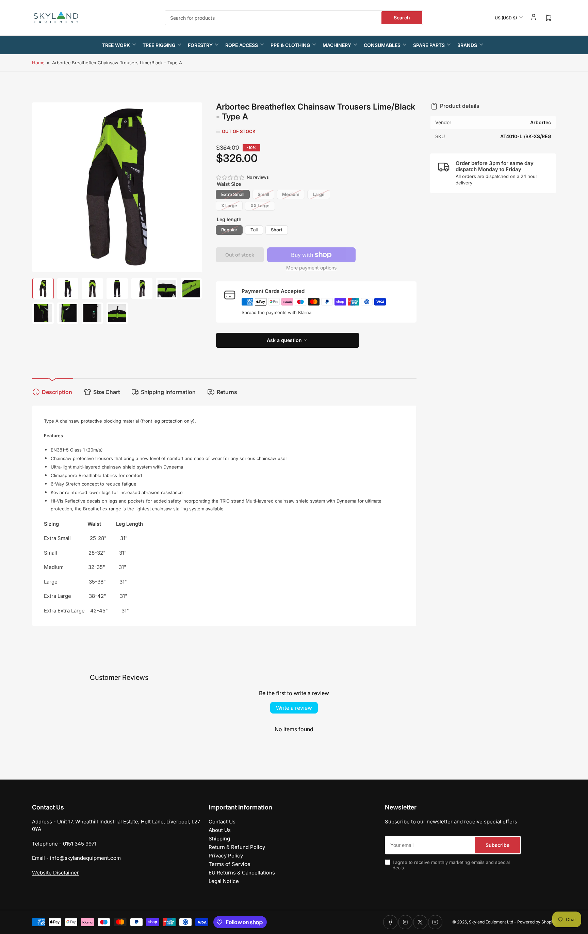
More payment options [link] (311, 268)
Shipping (219, 838)
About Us (220, 830)
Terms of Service (229, 864)
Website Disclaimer (55, 872)
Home (38, 62)
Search (402, 17)
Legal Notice (224, 881)
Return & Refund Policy (237, 847)
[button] (230, 177)
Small (263, 194)
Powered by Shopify (536, 921)
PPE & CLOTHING (290, 45)
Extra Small (232, 194)
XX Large (260, 205)
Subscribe (497, 845)
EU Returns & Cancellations (242, 872)
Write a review (294, 707)
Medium (290, 194)
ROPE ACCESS (241, 45)
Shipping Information (168, 392)
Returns (227, 392)
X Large (229, 205)
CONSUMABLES (382, 45)
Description (57, 392)
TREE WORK (116, 45)
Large (319, 194)
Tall (254, 229)
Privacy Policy (226, 855)
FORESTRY (200, 45)
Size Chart (106, 392)
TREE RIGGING (159, 45)
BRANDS (467, 45)
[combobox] (294, 17)
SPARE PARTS (429, 45)
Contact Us (222, 821)
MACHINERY (337, 45)
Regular (229, 229)
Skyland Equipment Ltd (491, 921)
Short (276, 229)
